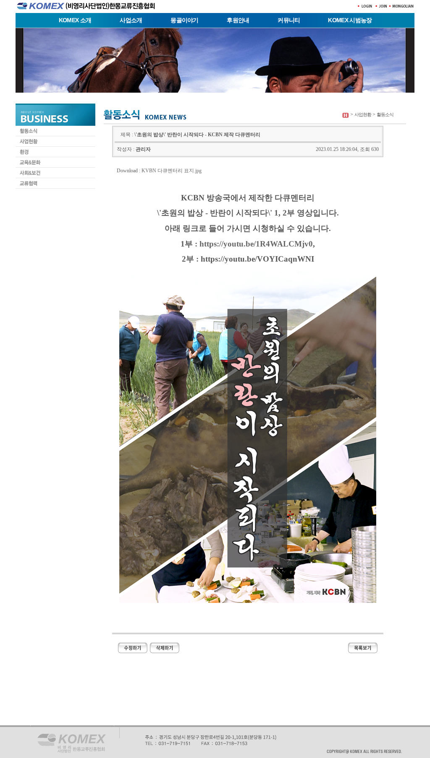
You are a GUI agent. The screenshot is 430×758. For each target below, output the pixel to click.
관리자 (143, 149)
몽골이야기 (184, 20)
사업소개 (131, 20)
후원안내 (238, 20)
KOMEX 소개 (75, 20)
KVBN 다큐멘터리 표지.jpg (172, 171)
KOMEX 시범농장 (350, 20)
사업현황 (362, 114)
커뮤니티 (289, 20)
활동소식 (385, 114)
